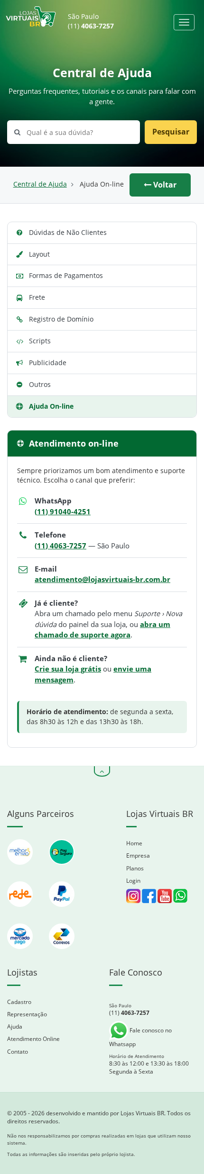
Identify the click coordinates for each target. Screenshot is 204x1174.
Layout (39, 254)
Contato (17, 1052)
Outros (40, 384)
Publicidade (47, 362)
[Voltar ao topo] (102, 771)
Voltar (163, 184)
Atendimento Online (33, 1039)
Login (133, 881)
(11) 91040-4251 (63, 511)
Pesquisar (170, 131)
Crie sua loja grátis (68, 668)
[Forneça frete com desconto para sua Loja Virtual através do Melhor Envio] (21, 869)
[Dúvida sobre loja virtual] (180, 895)
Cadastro (19, 1002)
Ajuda (14, 1026)
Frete (37, 297)
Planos (135, 868)
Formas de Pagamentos (66, 275)
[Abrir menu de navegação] (184, 22)
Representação (27, 1014)
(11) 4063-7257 (60, 545)
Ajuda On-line (51, 406)
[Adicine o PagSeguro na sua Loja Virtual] (62, 869)
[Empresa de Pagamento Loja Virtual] (62, 911)
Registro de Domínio (61, 318)
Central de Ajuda (40, 184)
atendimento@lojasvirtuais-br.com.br (102, 579)
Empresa (138, 855)
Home (134, 843)
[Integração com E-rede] (21, 911)
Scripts (40, 340)
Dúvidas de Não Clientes (68, 232)
